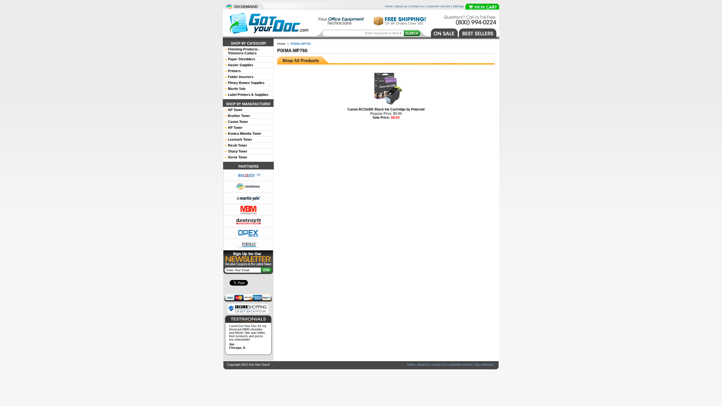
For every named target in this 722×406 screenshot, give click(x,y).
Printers (234, 71)
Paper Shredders (241, 59)
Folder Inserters (241, 77)
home (389, 6)
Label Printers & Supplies (248, 95)
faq (477, 364)
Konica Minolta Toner (244, 134)
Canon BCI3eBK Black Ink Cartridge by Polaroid (385, 109)
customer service (438, 6)
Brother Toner (239, 116)
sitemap (458, 6)
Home (281, 43)
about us (401, 6)
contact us (417, 6)
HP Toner (235, 110)
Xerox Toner (237, 157)
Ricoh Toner (237, 145)
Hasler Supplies (240, 65)
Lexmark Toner (240, 140)
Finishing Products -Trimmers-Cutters (244, 51)
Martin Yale (237, 89)
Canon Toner (238, 122)
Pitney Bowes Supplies (246, 83)
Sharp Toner (237, 151)
